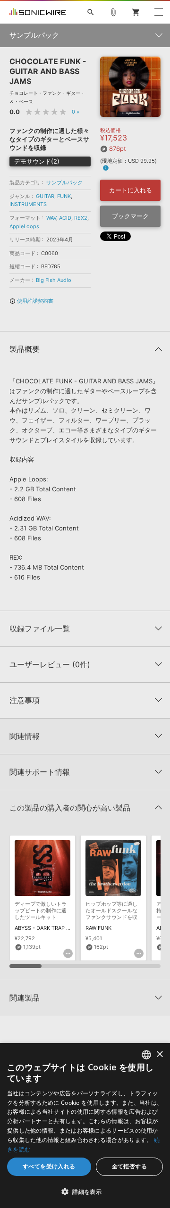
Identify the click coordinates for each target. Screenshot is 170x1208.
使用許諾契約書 (31, 301)
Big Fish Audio (53, 280)
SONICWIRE (37, 12)
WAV (51, 218)
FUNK (64, 196)
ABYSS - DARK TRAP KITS (46, 928)
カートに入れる (130, 190)
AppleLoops (24, 226)
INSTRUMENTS (28, 204)
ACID (65, 218)
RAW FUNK (98, 928)
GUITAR (45, 196)
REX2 (80, 218)
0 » (75, 111)
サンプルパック (64, 182)
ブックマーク (130, 216)
